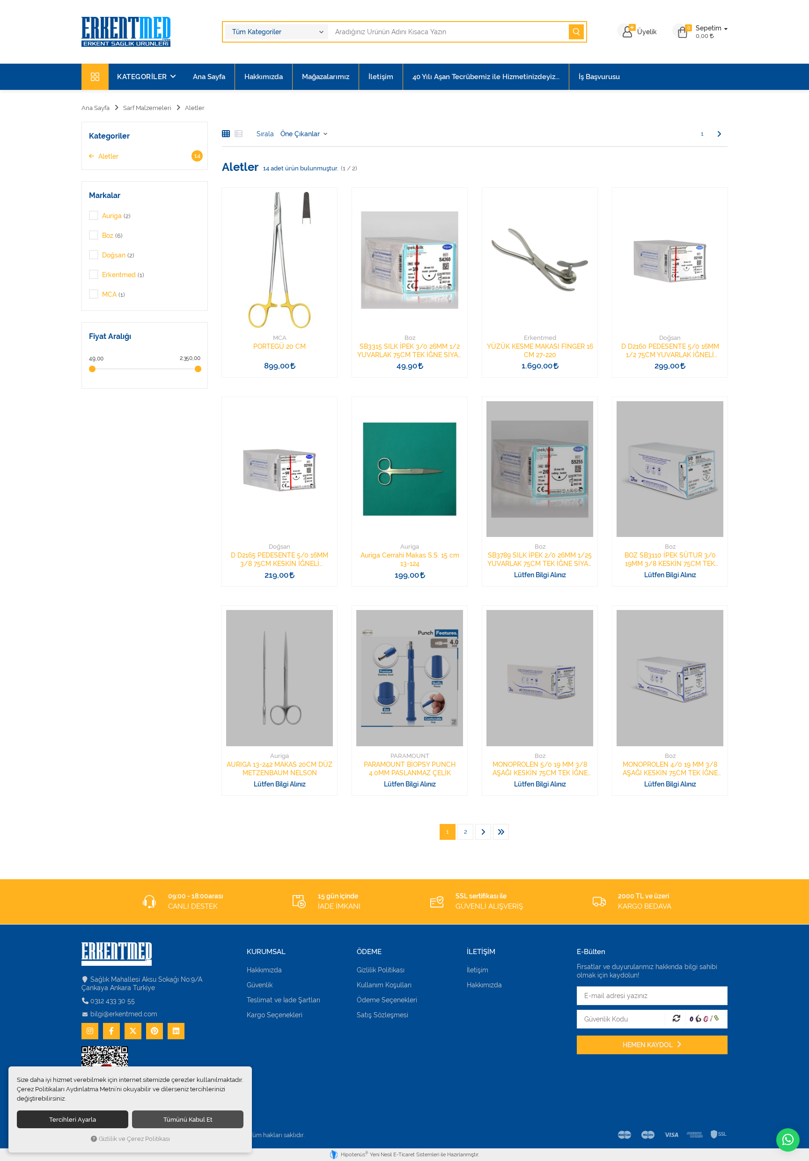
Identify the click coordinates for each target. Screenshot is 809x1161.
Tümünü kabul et (188, 1119)
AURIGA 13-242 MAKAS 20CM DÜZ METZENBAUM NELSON (279, 769)
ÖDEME (369, 952)
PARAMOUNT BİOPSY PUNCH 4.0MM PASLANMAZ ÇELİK (410, 769)
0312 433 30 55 (112, 1001)
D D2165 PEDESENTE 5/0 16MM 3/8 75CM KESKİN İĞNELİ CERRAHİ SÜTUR (279, 559)
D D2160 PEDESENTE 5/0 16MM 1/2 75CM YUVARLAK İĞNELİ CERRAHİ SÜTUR (670, 351)
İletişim (380, 77)
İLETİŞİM (481, 952)
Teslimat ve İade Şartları (283, 1000)
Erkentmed (540, 337)
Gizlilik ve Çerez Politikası (134, 1138)
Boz (409, 337)
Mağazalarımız (325, 77)
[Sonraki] (719, 133)
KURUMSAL (266, 952)
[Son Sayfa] (501, 832)
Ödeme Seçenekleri (387, 1000)
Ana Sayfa (209, 77)
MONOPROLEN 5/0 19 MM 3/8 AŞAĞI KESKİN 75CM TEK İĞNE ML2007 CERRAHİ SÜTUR (540, 769)
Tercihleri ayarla (72, 1119)
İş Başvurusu (599, 77)
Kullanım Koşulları (384, 985)
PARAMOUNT (409, 755)
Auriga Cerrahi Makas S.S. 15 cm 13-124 (409, 559)
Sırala (265, 134)
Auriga (409, 546)
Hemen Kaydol (648, 1045)
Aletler (148, 156)
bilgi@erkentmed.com (123, 1014)
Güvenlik (259, 985)
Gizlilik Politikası (380, 970)
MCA (280, 337)
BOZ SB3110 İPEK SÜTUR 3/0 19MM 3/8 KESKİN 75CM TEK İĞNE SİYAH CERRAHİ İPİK (670, 559)
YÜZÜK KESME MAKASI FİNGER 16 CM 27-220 (540, 351)
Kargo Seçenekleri (274, 1015)
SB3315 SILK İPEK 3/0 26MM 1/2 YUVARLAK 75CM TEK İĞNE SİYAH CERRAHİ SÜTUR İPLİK (410, 351)
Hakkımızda (263, 77)
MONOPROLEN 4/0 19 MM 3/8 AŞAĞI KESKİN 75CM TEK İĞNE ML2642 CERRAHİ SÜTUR (670, 769)
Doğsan (670, 337)
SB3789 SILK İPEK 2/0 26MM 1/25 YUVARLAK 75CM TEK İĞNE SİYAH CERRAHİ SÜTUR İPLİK (540, 559)
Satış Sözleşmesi (382, 1015)
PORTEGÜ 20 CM (279, 346)
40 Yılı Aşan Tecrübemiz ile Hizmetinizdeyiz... (485, 77)
